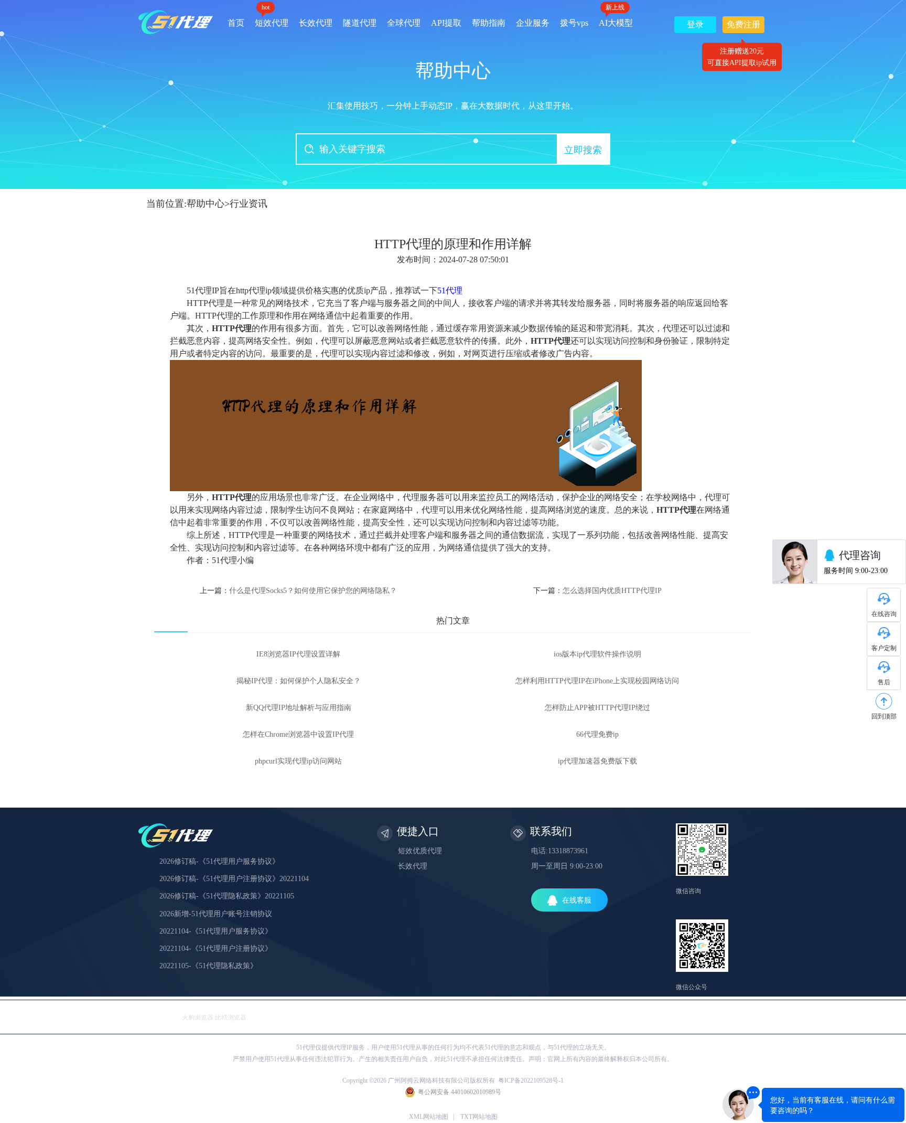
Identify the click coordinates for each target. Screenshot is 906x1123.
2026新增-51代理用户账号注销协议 (215, 914)
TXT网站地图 (479, 1116)
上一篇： (298, 591)
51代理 (449, 290)
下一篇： (597, 591)
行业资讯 (248, 203)
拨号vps (574, 22)
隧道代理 (359, 22)
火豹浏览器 (197, 1017)
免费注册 (743, 26)
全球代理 (403, 22)
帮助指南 (488, 22)
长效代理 (315, 22)
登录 (695, 24)
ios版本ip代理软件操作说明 (597, 654)
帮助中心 (205, 203)
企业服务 (532, 22)
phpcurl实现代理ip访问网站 (298, 761)
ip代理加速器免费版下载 (597, 761)
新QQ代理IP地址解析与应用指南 (298, 708)
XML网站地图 (428, 1116)
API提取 (446, 22)
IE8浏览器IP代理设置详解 (298, 654)
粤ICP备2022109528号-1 (531, 1080)
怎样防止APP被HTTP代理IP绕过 (597, 708)
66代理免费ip (597, 734)
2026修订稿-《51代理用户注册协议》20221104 (234, 879)
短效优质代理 (420, 851)
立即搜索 (583, 150)
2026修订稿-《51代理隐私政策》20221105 (226, 896)
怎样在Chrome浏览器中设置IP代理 (298, 734)
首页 (236, 22)
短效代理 (271, 19)
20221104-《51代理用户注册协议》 (215, 948)
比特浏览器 (230, 1017)
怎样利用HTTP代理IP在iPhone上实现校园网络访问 (597, 681)
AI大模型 (616, 19)
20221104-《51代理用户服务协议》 (215, 931)
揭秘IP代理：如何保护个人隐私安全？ (298, 681)
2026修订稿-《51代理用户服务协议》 (219, 861)
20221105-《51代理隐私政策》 (208, 966)
